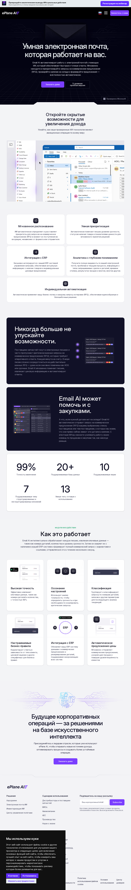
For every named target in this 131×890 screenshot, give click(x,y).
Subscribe (117, 802)
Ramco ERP (61, 855)
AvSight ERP (62, 844)
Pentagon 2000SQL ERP (65, 849)
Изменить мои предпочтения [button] (21, 881)
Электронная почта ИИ (17, 804)
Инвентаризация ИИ (15, 809)
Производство (49, 819)
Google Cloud (62, 863)
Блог (59, 836)
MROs (44, 807)
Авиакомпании (48, 811)
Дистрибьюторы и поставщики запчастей (56, 801)
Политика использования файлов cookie (88, 881)
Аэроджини (12, 800)
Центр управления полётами (19, 813)
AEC (44, 815)
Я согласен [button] (13, 876)
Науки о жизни (48, 823)
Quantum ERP (62, 840)
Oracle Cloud (62, 859)
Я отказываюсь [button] (29, 876)
